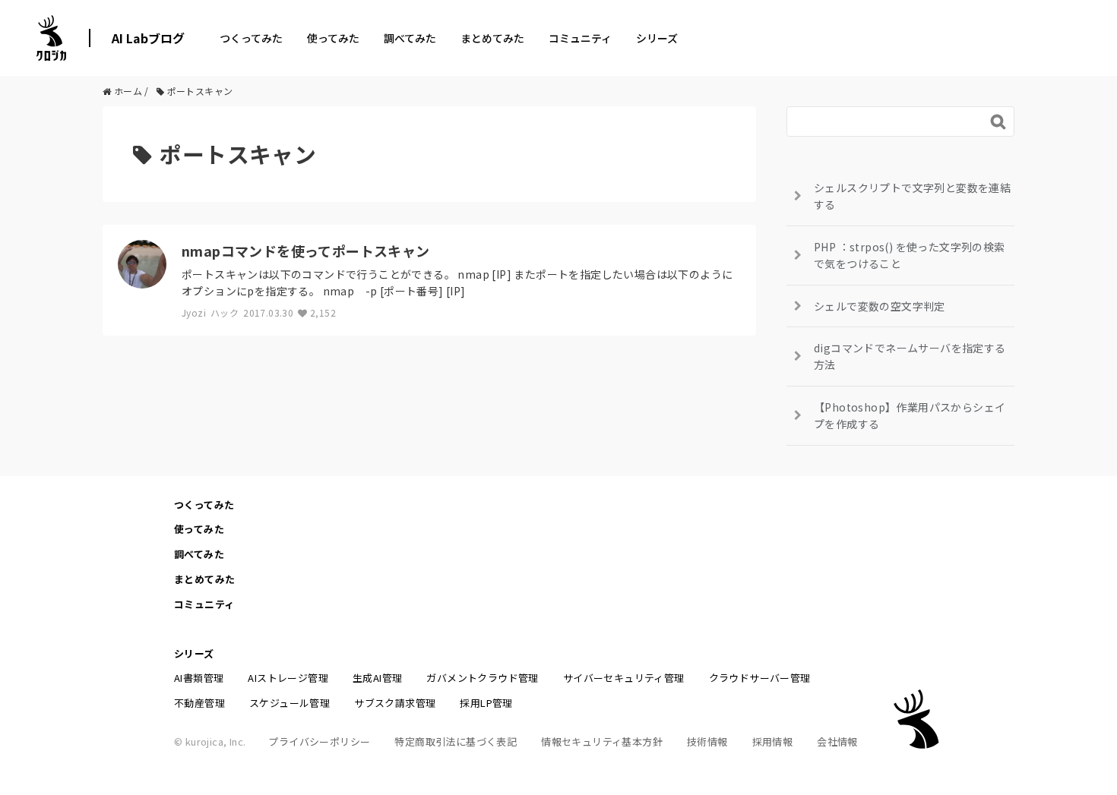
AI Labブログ (148, 38)
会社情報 (837, 741)
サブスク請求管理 (394, 703)
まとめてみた (492, 38)
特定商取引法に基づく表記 (455, 741)
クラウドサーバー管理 (760, 677)
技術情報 (707, 741)
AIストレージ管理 (288, 677)
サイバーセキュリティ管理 (624, 677)
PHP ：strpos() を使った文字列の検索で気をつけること (909, 255)
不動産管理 (199, 703)
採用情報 (772, 741)
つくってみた (251, 38)
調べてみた (410, 38)
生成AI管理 (377, 677)
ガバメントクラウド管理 (482, 677)
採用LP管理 (486, 703)
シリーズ (657, 38)
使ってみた (333, 38)
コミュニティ (580, 38)
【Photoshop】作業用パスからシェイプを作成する (909, 415)
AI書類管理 (198, 677)
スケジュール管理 (289, 703)
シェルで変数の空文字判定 (879, 306)
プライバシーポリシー (319, 741)
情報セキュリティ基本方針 (602, 741)
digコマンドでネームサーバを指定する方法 (910, 356)
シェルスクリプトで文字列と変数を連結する (912, 196)
